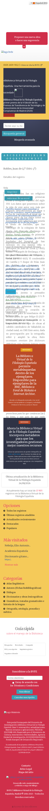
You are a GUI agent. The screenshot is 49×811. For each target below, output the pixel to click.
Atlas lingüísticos (15, 583)
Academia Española (16, 551)
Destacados (13, 524)
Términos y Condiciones (26, 685)
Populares (12, 528)
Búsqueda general (14, 133)
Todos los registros (16, 510)
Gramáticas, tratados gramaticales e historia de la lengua (23, 603)
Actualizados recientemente (21, 519)
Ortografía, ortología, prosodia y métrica (21, 610)
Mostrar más (11, 564)
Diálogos (11, 592)
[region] (24, 378)
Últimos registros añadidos (21, 515)
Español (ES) (41, 3)
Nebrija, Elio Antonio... (17, 545)
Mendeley (17, 454)
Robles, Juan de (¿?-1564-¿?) (23, 239)
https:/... (8, 559)
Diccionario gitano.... (17, 556)
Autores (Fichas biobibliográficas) (24, 588)
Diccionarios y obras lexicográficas (25, 596)
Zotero (10, 454)
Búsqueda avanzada (24, 139)
